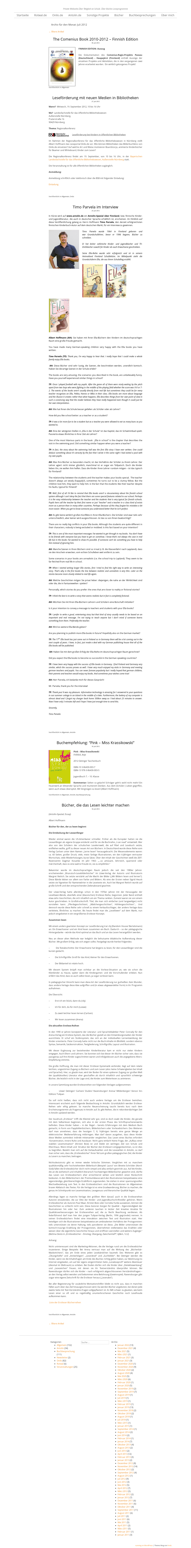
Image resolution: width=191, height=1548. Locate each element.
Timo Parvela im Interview (95, 206)
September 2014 (126, 1429)
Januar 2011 (123, 1534)
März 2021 (123, 1354)
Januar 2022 (123, 1345)
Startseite (23, 15)
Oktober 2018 (124, 1413)
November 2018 (125, 1410)
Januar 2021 (123, 1360)
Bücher (119, 15)
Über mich (167, 15)
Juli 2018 (122, 1419)
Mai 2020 (122, 1376)
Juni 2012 (122, 1481)
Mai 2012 (122, 1485)
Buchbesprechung (83, 795)
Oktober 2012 (124, 1469)
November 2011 (125, 1503)
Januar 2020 (123, 1385)
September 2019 (126, 1391)
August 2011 (124, 1513)
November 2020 (125, 1366)
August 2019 (124, 1394)
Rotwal (60, 1363)
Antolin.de (74, 15)
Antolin (72, 732)
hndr (170, 1545)
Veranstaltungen (65, 1366)
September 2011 (126, 1509)
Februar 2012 (124, 1494)
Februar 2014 (124, 1438)
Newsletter (62, 1357)
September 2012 (126, 1472)
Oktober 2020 (124, 1370)
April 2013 (122, 1453)
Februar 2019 (124, 1404)
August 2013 (124, 1447)
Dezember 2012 (125, 1463)
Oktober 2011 (124, 1506)
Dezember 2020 (125, 1363)
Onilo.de (57, 15)
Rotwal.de (40, 15)
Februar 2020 (124, 1382)
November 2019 (125, 1388)
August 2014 (124, 1432)
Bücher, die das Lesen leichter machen (95, 805)
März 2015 (123, 1422)
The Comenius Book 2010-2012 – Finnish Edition (95, 39)
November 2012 (125, 1466)
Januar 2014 (123, 1441)
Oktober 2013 (124, 1444)
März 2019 (123, 1401)
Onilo (72, 196)
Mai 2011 (122, 1522)
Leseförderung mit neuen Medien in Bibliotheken (95, 97)
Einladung (53, 184)
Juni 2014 (122, 1435)
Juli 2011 (122, 1516)
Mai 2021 (122, 1351)
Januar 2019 (123, 1407)
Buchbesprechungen (142, 15)
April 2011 (122, 1525)
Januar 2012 (123, 1497)
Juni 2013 (122, 1450)
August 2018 (124, 1416)
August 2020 (124, 1373)
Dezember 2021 (125, 1348)
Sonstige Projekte (98, 15)
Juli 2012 (122, 1478)
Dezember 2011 (125, 1500)
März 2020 (123, 1379)
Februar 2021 (124, 1357)
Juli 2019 (122, 1398)
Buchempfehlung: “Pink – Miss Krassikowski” (95, 742)
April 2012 (122, 1488)
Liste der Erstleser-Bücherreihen (65, 1302)
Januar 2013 (123, 1460)
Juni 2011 (122, 1519)
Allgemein (65, 87)
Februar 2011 (124, 1531)
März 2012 (123, 1491)
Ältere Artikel (56, 31)
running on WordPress (144, 1545)
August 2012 (124, 1475)
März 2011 (123, 1528)
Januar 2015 (123, 1426)
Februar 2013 (124, 1457)
